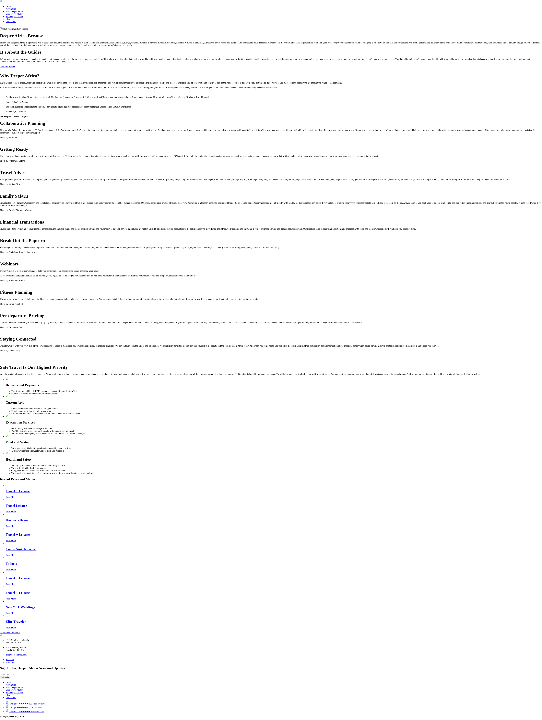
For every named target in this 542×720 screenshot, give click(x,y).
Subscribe (5, 677)
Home (8, 6)
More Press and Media (10, 632)
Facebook (10, 659)
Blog (8, 19)
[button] (1, 27)
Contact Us (11, 21)
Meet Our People (7, 66)
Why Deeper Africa (14, 11)
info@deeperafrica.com (16, 655)
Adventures (11, 9)
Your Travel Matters (14, 14)
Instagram (10, 662)
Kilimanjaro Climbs (14, 16)
